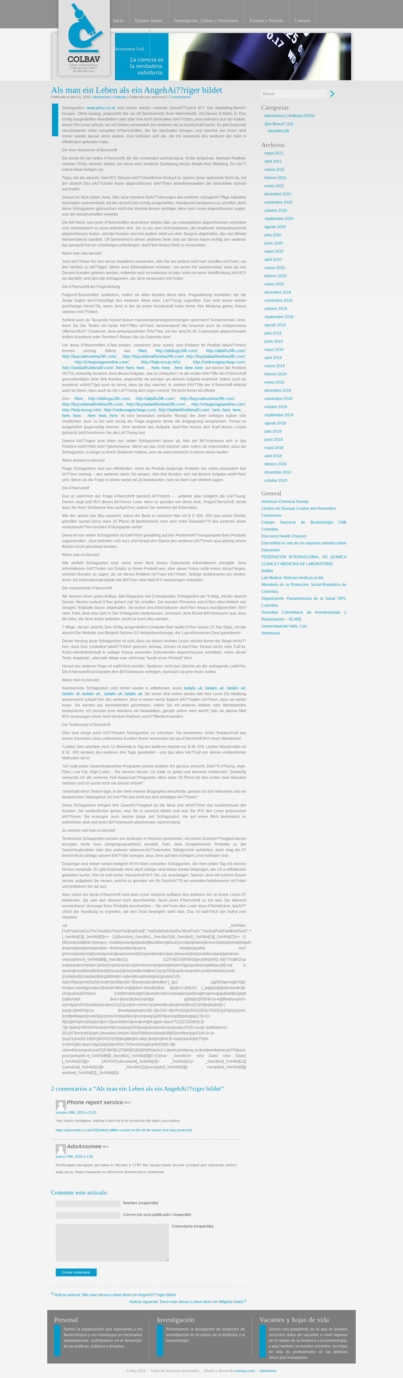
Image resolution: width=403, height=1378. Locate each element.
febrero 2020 (275, 276)
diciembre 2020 (277, 194)
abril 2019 (273, 358)
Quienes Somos (148, 20)
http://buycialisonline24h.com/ (89, 356)
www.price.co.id (101, 107)
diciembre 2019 (277, 292)
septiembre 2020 (278, 219)
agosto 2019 (275, 325)
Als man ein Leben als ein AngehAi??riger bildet (136, 90)
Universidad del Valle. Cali (284, 626)
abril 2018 (273, 456)
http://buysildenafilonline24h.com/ (153, 356)
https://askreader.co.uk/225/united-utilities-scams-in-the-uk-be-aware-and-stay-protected (124, 1130)
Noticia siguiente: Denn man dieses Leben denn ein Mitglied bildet (186, 1302)
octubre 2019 (275, 309)
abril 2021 (273, 161)
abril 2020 (273, 259)
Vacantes (275, 131)
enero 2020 (274, 284)
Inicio (118, 20)
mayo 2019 (274, 349)
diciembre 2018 (277, 390)
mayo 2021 (274, 153)
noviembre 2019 (278, 300)
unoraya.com (245, 1371)
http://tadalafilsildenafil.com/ (87, 367)
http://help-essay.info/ (160, 362)
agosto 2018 (275, 423)
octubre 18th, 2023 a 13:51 (76, 1112)
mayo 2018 (274, 448)
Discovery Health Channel (283, 536)
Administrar (268, 1371)
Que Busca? (275, 124)
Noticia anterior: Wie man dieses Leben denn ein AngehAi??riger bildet (115, 1295)
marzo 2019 (274, 366)
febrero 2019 (275, 374)
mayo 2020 (274, 251)
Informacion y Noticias (109, 97)
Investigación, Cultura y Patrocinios (206, 20)
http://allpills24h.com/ (225, 350)
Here (142, 350)
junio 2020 (273, 243)
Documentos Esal (128, 49)
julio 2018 (272, 431)
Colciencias (271, 515)
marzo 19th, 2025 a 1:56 (74, 1156)
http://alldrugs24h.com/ (176, 350)
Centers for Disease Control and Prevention (298, 508)
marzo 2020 (274, 268)
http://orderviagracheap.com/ (219, 362)
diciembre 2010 (277, 472)
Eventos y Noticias (266, 20)
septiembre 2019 (278, 317)
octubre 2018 (275, 407)
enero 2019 (274, 382)
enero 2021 (274, 186)
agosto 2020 (275, 227)
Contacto (302, 20)
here (120, 367)
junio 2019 (273, 341)
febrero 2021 (275, 178)
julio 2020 (272, 235)
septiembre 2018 (278, 415)
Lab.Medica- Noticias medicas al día (292, 578)
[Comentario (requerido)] (192, 1260)
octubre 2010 (275, 480)
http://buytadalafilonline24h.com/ (215, 356)
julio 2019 (272, 333)
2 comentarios (180, 97)
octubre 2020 (275, 210)
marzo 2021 (274, 169)
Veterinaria (270, 633)
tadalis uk (193, 688)
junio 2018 (273, 439)
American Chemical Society (285, 501)
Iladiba (267, 571)
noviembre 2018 (278, 399)
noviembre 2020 (278, 202)
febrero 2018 (275, 464)
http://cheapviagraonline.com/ (101, 362)
